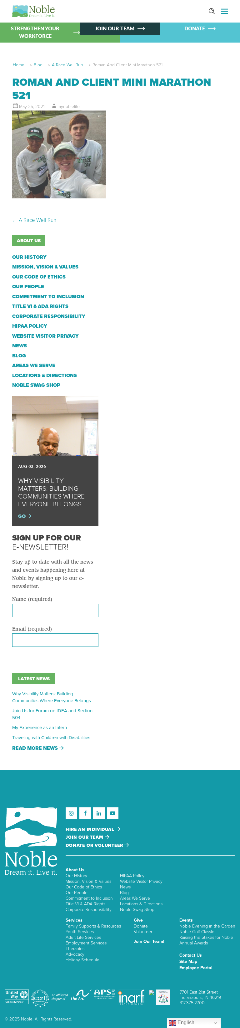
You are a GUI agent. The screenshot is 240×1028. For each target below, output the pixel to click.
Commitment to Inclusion (48, 297)
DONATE (194, 28)
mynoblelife (69, 106)
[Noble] (33, 11)
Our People (28, 287)
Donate (141, 926)
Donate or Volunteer (95, 845)
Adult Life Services (83, 937)
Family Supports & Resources (93, 926)
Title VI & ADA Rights (40, 306)
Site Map (188, 961)
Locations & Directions (44, 375)
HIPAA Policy (29, 326)
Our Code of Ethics (39, 277)
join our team (85, 837)
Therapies (75, 948)
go (22, 516)
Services (74, 920)
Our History (29, 257)
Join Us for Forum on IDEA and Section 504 (52, 714)
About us (29, 240)
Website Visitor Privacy (45, 336)
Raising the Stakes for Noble (206, 937)
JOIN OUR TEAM (114, 28)
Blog (38, 65)
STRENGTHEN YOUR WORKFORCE (35, 32)
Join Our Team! (149, 941)
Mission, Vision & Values (45, 267)
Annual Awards (193, 943)
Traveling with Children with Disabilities (51, 737)
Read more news (35, 748)
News (19, 346)
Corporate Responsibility (48, 316)
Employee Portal (195, 967)
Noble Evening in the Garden (207, 926)
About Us (75, 869)
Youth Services (80, 931)
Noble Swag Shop (36, 385)
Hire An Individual (91, 829)
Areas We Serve (33, 365)
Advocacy (75, 954)
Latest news (34, 679)
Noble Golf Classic (196, 931)
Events (186, 920)
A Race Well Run (67, 65)
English (185, 1022)
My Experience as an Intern (39, 727)
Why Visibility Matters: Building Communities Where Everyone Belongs (51, 697)
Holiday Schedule (82, 960)
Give (138, 920)
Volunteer (143, 931)
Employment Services (86, 943)
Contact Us (190, 955)
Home (18, 65)
